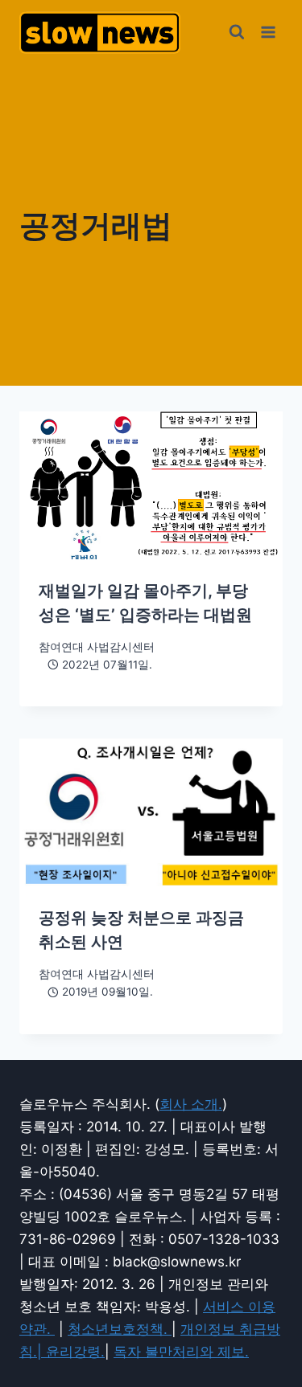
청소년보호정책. (120, 1329)
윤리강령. (75, 1352)
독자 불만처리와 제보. (181, 1352)
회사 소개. (190, 1104)
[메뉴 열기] (268, 31)
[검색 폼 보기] (237, 32)
